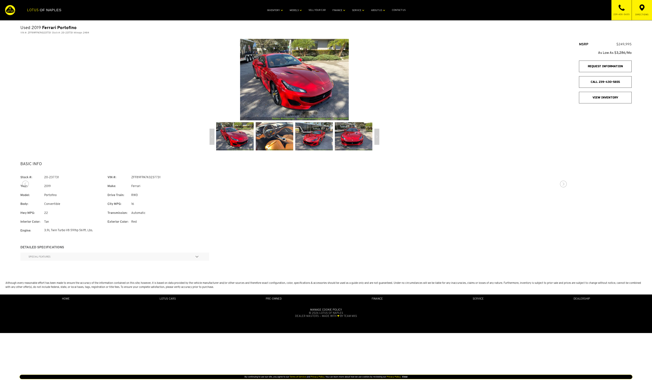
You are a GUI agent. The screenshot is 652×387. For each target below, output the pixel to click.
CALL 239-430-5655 (605, 82)
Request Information (605, 66)
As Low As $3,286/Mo (615, 53)
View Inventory (605, 97)
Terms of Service (297, 376)
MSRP (583, 44)
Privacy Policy (317, 376)
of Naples (44, 10)
